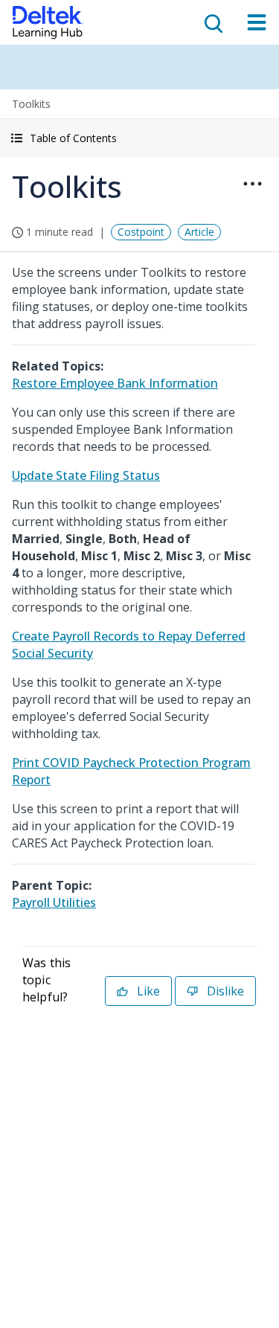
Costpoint (141, 232)
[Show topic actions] (252, 184)
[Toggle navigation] (257, 22)
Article (199, 232)
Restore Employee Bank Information (115, 383)
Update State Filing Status (86, 475)
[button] (139, 138)
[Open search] (212, 22)
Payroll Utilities (54, 902)
